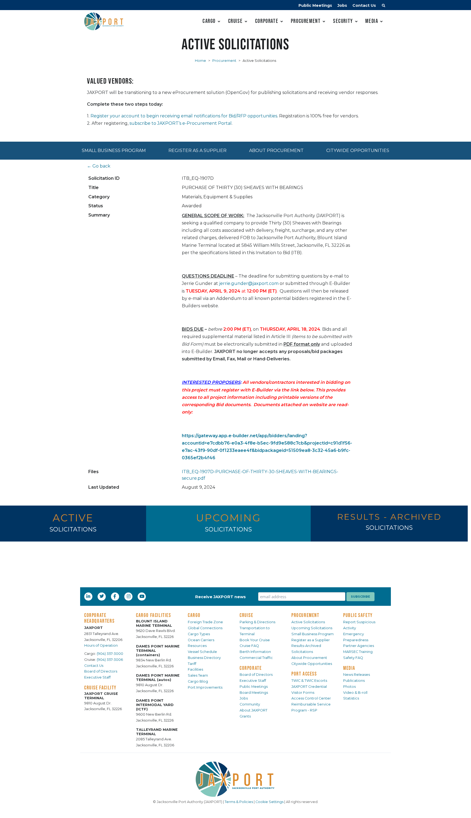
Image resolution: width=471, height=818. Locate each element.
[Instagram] (129, 596)
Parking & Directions (257, 622)
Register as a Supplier (197, 150)
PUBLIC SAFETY (358, 615)
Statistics (351, 698)
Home (200, 61)
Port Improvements (205, 687)
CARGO (194, 615)
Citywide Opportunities (357, 150)
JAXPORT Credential (309, 687)
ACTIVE (73, 518)
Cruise (235, 21)
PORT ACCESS (304, 674)
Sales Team (198, 675)
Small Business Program (114, 150)
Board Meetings (254, 693)
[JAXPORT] (235, 779)
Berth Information (255, 652)
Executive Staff (97, 677)
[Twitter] (102, 596)
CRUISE (246, 615)
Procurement (306, 21)
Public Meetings (315, 5)
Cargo (209, 21)
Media (371, 21)
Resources (197, 646)
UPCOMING (228, 518)
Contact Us (364, 5)
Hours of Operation (101, 645)
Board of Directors (100, 671)
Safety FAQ (353, 658)
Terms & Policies (239, 802)
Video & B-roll (355, 693)
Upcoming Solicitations (311, 628)
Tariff (192, 664)
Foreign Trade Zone (205, 622)
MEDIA (349, 668)
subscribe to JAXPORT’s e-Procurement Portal (180, 123)
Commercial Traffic (256, 658)
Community (250, 704)
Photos (349, 687)
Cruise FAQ (249, 646)
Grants (245, 716)
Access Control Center (311, 698)
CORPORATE (251, 668)
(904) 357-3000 (110, 654)
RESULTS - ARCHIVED (389, 517)
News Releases (356, 675)
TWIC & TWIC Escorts (309, 681)
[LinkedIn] (88, 596)
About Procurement (276, 150)
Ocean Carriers (201, 640)
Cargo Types (199, 634)
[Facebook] (114, 596)
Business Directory (204, 658)
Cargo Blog (198, 681)
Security (343, 21)
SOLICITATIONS (73, 529)
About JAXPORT (253, 710)
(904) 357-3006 (110, 660)
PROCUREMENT (305, 615)
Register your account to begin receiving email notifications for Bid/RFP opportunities (183, 115)
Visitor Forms (302, 693)
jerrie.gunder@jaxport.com (249, 283)
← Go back (98, 166)
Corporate (266, 21)
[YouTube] (143, 596)
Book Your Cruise (255, 640)
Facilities (195, 669)
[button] (383, 6)
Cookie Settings (269, 802)
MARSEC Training (358, 652)
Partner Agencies (358, 646)
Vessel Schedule (202, 652)
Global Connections (205, 628)
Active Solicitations (308, 622)
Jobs (342, 5)
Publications (354, 681)
